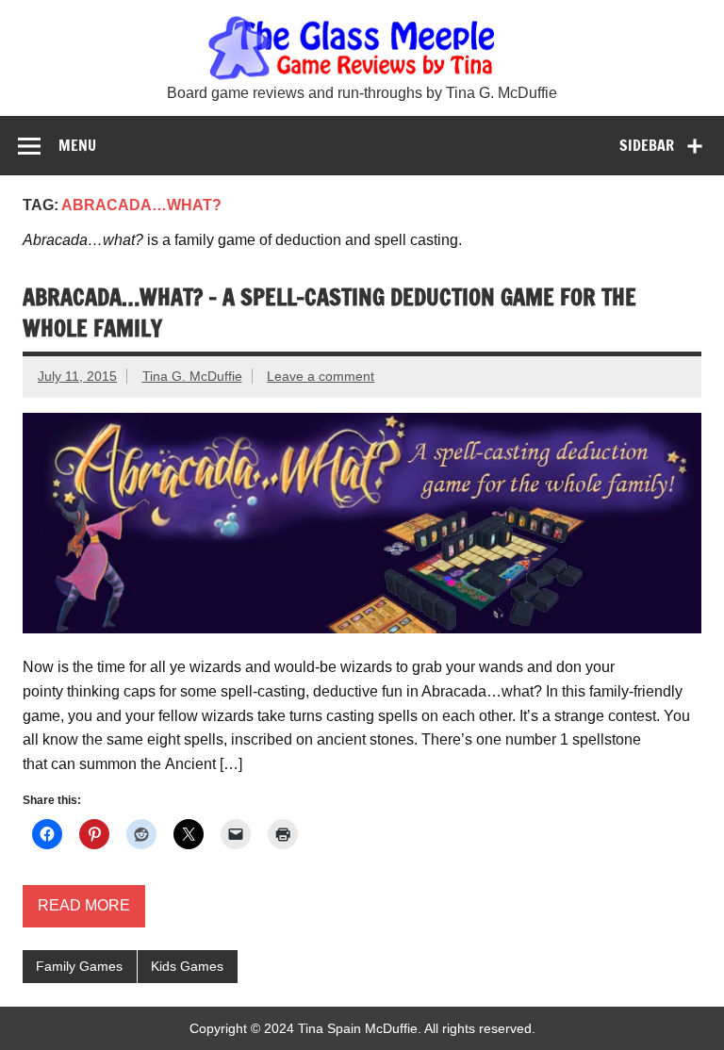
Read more (84, 905)
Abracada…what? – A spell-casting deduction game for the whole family (329, 313)
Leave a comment (320, 376)
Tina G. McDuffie (192, 376)
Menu (77, 145)
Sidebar (646, 145)
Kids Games (187, 966)
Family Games (79, 966)
